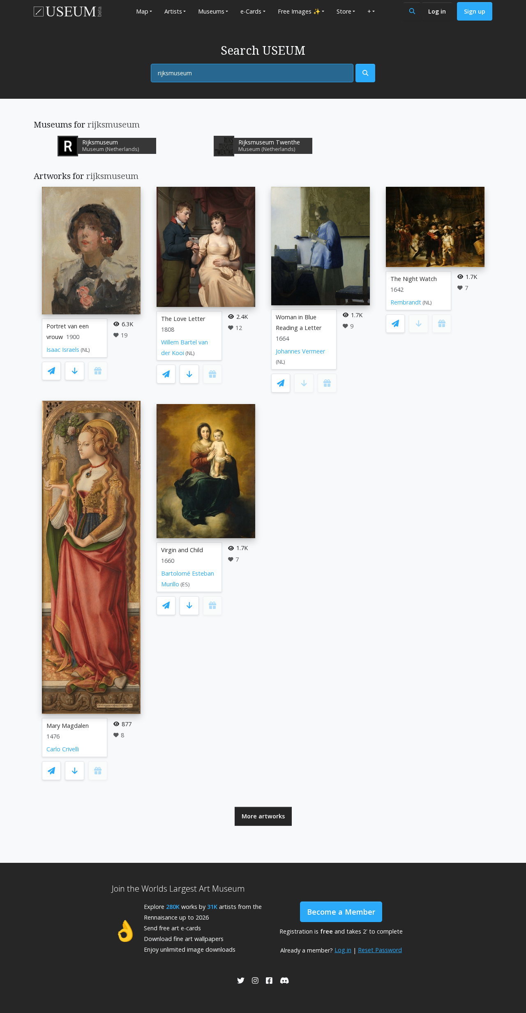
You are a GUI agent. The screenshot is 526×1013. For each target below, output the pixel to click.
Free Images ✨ (299, 11)
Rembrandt (405, 302)
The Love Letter (183, 319)
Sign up (474, 11)
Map (142, 11)
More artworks (263, 816)
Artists (173, 11)
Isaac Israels (62, 349)
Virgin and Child (182, 550)
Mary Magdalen (67, 726)
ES (185, 584)
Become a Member (341, 912)
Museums (211, 11)
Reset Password (380, 950)
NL (85, 349)
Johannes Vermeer (300, 351)
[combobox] (252, 73)
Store (344, 11)
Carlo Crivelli (62, 749)
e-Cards (250, 11)
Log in (437, 11)
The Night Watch (413, 279)
